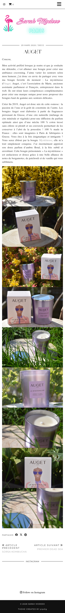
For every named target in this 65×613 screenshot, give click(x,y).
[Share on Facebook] (16, 534)
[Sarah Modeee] (32, 20)
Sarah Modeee (36, 604)
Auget (32, 51)
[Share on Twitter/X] (21, 534)
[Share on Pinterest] (25, 534)
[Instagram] (4, 4)
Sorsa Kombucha (14, 548)
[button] (60, 4)
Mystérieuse (45, 140)
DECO (41, 45)
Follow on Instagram (33, 592)
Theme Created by (32, 609)
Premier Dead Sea (48, 547)
